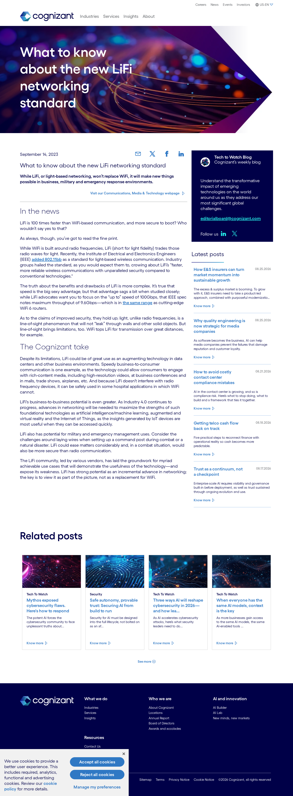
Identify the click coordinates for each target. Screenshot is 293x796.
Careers (200, 4)
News (215, 4)
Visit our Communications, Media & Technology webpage (135, 193)
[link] (139, 154)
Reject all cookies (97, 774)
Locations (156, 713)
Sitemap (145, 779)
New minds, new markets (231, 718)
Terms (160, 779)
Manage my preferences (97, 787)
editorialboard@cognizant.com (231, 218)
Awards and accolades (165, 728)
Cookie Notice (204, 779)
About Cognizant (161, 707)
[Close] (123, 753)
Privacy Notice (179, 779)
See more (144, 661)
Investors (243, 4)
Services (111, 16)
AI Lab (217, 713)
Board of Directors (161, 723)
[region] (64, 772)
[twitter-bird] (236, 233)
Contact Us (92, 746)
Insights (131, 16)
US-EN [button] (264, 4)
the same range (137, 302)
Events (228, 4)
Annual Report (159, 718)
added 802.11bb (47, 259)
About (149, 16)
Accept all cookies (97, 762)
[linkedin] (224, 233)
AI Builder (220, 707)
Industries (89, 16)
